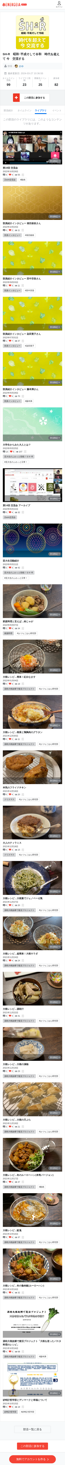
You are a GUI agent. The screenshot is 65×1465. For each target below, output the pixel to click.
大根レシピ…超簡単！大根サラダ (20, 953)
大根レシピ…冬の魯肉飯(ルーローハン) (23, 1285)
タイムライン (25, 110)
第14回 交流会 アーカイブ (16, 505)
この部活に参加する (32, 1446)
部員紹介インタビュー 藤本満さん (20, 389)
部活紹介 (8, 110)
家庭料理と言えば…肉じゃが (18, 621)
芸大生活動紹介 (11, 560)
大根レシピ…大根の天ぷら (17, 1119)
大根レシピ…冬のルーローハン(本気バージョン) (28, 1175)
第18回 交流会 (10, 167)
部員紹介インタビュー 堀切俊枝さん (22, 223)
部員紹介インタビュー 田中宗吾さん (22, 278)
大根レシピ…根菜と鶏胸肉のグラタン (22, 732)
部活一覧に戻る (32, 1429)
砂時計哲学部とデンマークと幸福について (25, 1400)
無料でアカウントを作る (31, 1459)
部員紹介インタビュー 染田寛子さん (22, 334)
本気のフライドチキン (14, 787)
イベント (57, 110)
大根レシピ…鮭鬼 (12, 1230)
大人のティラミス (12, 842)
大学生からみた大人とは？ (17, 444)
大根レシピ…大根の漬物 (15, 1064)
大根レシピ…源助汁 (13, 1009)
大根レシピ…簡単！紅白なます (19, 677)
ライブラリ (40, 110)
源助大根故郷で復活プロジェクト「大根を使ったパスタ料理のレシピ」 (32, 1343)
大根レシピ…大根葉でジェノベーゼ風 (22, 898)
